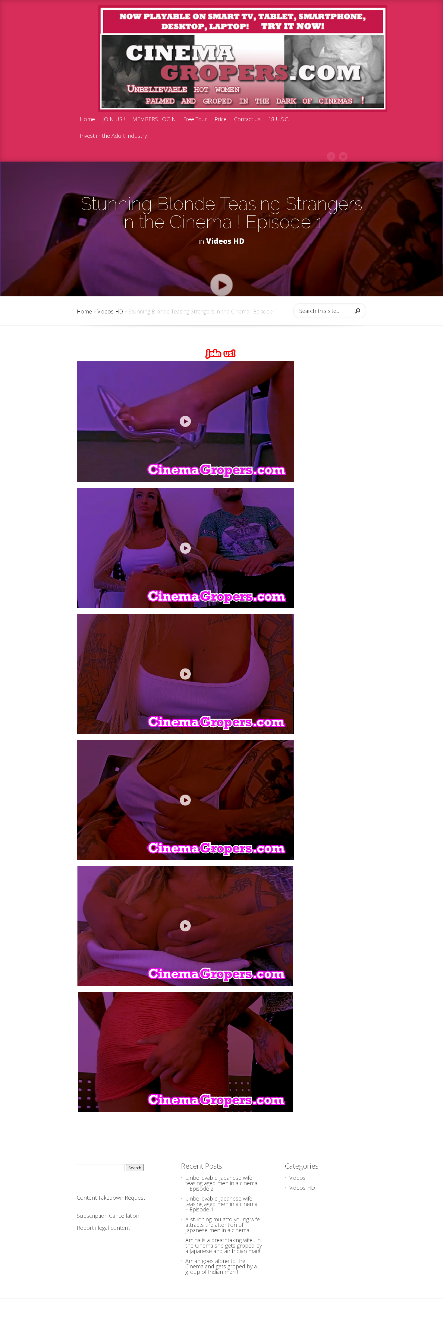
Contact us (247, 119)
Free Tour (195, 119)
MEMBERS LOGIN (154, 119)
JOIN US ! (113, 119)
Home (87, 119)
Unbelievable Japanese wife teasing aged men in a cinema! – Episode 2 (221, 1183)
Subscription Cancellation (108, 1215)
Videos (297, 1177)
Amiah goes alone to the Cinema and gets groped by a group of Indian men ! (221, 1266)
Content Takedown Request (111, 1197)
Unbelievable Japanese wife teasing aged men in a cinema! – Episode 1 (221, 1204)
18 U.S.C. (278, 119)
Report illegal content (103, 1227)
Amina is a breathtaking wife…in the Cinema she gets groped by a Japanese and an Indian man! (223, 1245)
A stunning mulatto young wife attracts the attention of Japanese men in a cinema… (222, 1225)
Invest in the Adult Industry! (114, 136)
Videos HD (225, 241)
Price (221, 119)
